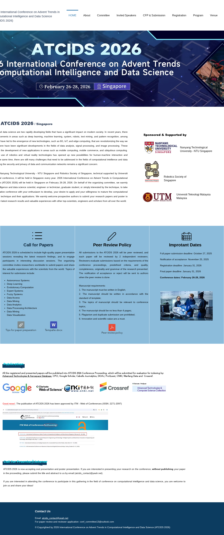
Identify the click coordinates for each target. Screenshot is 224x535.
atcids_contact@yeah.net (88, 473)
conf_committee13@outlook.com (97, 521)
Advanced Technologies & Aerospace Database (26, 375)
